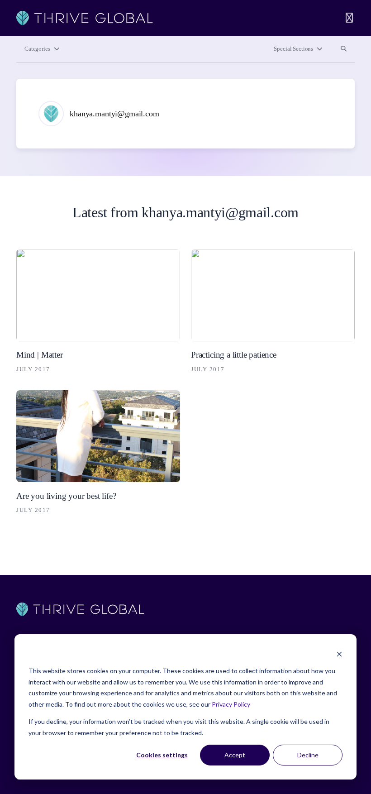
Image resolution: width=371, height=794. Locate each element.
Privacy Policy (231, 704)
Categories (37, 49)
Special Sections (293, 49)
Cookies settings (162, 755)
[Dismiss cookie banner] (339, 654)
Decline (308, 755)
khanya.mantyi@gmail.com (114, 113)
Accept (234, 755)
